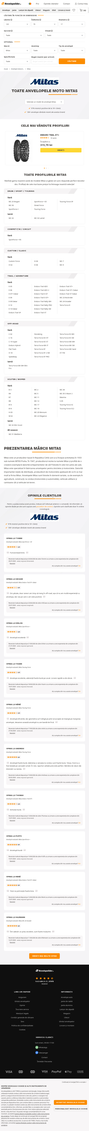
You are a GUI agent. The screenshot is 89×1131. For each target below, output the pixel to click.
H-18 (10, 353)
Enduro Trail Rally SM (42, 309)
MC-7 (62, 261)
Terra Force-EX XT (41, 341)
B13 (10, 404)
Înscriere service (22, 1009)
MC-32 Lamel (39, 218)
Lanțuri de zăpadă (26, 10)
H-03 (10, 412)
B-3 (10, 389)
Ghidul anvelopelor (22, 1001)
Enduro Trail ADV (41, 286)
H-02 (10, 265)
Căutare (71, 61)
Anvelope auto (67, 997)
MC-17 (36, 404)
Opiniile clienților (51, 3)
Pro (37, 3)
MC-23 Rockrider (66, 297)
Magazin (46, 10)
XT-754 (62, 353)
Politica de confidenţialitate (22, 1025)
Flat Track (12, 349)
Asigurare (22, 997)
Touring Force (39, 209)
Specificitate (9, 57)
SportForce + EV (40, 201)
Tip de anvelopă (66, 46)
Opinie (22, 1005)
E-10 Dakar (13, 309)
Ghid (54, 10)
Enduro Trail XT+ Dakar (69, 290)
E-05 (10, 286)
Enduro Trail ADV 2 (41, 290)
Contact (66, 3)
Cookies (22, 1029)
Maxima (63, 397)
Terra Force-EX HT (41, 338)
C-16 (10, 338)
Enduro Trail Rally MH (42, 301)
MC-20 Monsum (40, 412)
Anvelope (6, 10)
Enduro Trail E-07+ (41, 297)
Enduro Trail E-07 (41, 294)
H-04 (36, 261)
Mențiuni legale (22, 1013)
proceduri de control (44, 506)
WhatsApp (43, 1047)
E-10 (10, 305)
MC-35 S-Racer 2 (66, 393)
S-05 (61, 401)
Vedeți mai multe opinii (44, 956)
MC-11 (36, 397)
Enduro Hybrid (14, 345)
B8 (10, 401)
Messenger (43, 1053)
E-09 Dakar (13, 301)
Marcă (6, 46)
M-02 (11, 416)
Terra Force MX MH (67, 341)
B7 (10, 397)
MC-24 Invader (65, 301)
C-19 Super (13, 341)
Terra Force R (65, 305)
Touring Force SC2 (67, 408)
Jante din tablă (66, 1001)
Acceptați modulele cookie (70, 1102)
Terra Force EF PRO (41, 356)
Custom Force (14, 261)
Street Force (39, 205)
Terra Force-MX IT (41, 345)
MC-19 (36, 408)
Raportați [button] (12, 563)
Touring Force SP (66, 201)
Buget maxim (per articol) (42, 57)
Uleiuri (38, 10)
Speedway (13, 356)
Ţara (22, 1021)
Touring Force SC (66, 404)
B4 (10, 393)
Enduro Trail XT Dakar (68, 294)
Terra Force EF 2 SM (42, 353)
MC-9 (62, 265)
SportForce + (14, 209)
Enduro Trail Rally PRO (43, 305)
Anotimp (35, 46)
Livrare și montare (65, 10)
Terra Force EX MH (67, 334)
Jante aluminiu (67, 1005)
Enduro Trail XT (40, 312)
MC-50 (11, 205)
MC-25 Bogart (14, 201)
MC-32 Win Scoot (15, 425)
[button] (25, 561)
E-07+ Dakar (13, 294)
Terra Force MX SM (67, 345)
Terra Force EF (39, 349)
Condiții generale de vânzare (22, 1017)
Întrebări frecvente (44, 1061)
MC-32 (11, 218)
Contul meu (83, 3)
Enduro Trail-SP (15, 312)
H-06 (36, 265)
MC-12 (36, 401)
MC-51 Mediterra (15, 434)
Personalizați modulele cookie (71, 1109)
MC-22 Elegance (40, 416)
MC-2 (36, 389)
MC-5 (36, 393)
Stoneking (38, 334)
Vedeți (60, 150)
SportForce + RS (15, 239)
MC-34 (62, 389)
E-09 (10, 297)
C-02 (10, 334)
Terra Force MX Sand (68, 349)
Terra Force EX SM (67, 338)
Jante (14, 10)
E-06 (10, 290)
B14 (10, 408)
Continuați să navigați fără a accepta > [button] (74, 1082)
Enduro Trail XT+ (66, 286)
